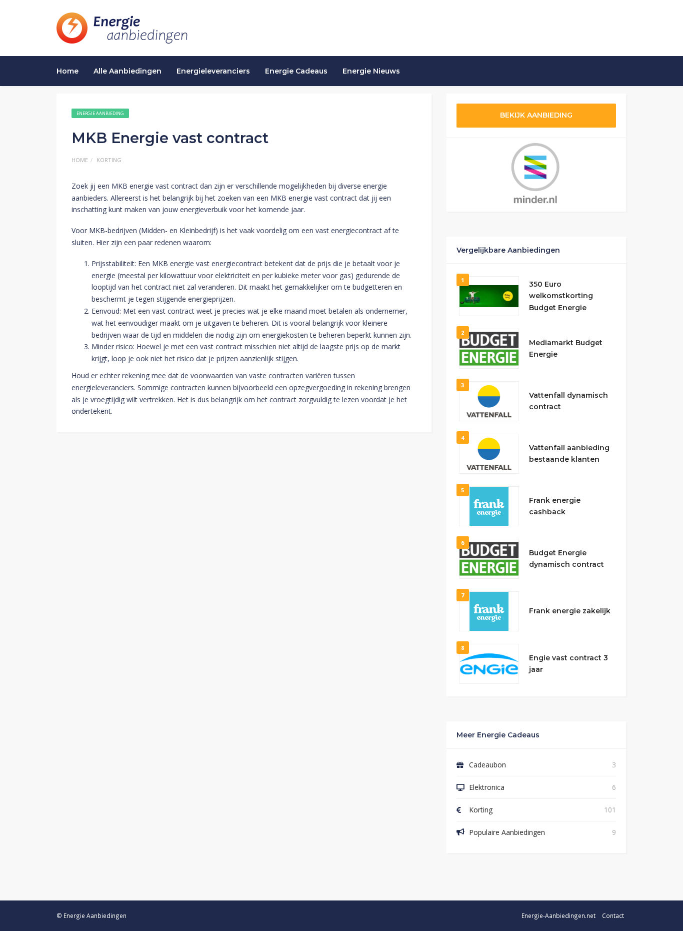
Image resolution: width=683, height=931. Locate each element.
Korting (109, 160)
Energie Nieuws (371, 71)
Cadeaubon (487, 764)
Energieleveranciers (213, 71)
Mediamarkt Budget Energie (565, 348)
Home (67, 71)
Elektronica (486, 787)
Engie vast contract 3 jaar (568, 663)
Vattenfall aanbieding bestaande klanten (569, 453)
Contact (613, 915)
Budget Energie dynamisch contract (566, 558)
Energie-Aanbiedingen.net (559, 915)
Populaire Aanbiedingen (507, 832)
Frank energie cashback (554, 506)
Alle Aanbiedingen (128, 71)
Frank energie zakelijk (569, 610)
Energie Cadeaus (296, 71)
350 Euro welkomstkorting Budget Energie (561, 296)
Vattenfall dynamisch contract (568, 401)
